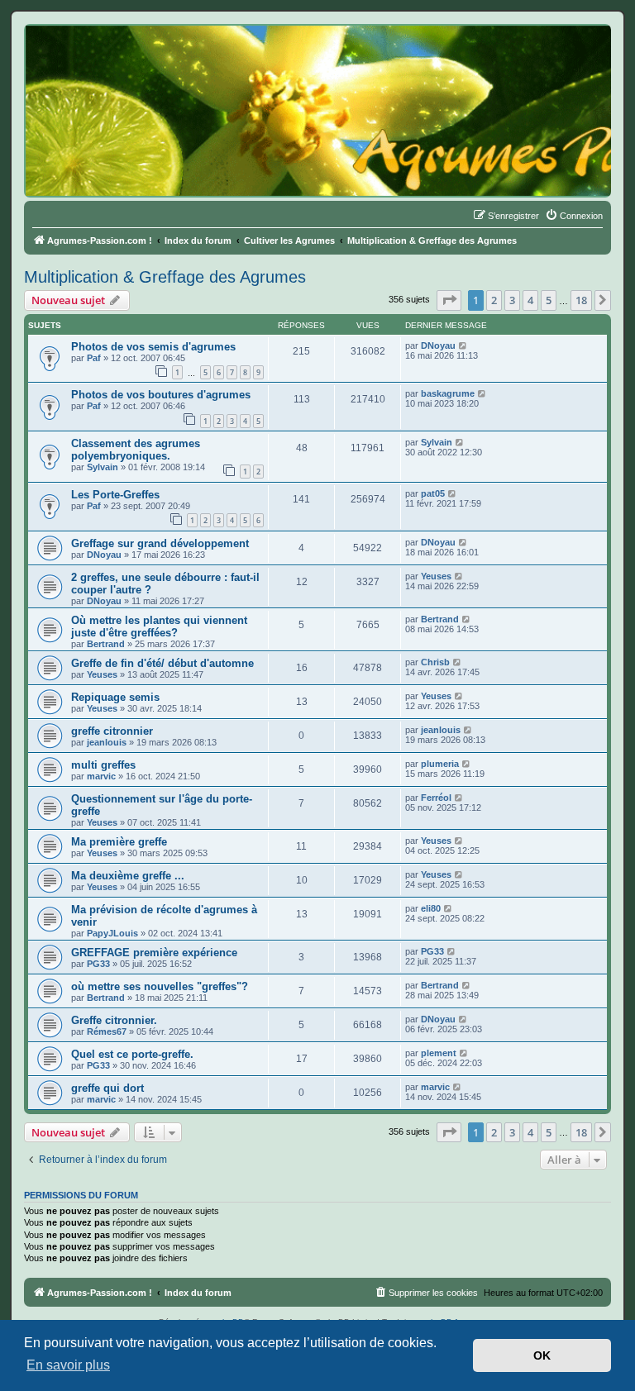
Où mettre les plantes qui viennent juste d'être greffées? (159, 626)
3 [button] (512, 300)
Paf (94, 358)
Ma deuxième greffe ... (127, 875)
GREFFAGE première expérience (154, 952)
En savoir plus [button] (68, 1365)
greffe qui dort (107, 1088)
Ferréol (436, 798)
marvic (101, 776)
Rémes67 (107, 1031)
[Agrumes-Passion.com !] (99, 54)
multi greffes (103, 765)
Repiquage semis (115, 697)
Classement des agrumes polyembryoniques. (135, 449)
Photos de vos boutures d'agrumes (161, 394)
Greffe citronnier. (114, 1020)
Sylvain (102, 467)
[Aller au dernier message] (463, 345)
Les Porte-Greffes (115, 494)
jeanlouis (107, 742)
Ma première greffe (119, 842)
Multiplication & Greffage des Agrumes (165, 277)
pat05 (433, 493)
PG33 (98, 964)
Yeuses (436, 576)
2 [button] (494, 300)
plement (438, 1053)
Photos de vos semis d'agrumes (153, 347)
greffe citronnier (112, 731)
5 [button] (548, 300)
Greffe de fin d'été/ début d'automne (162, 663)
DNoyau (438, 345)
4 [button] (530, 300)
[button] (449, 300)
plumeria (440, 764)
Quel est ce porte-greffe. (132, 1054)
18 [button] (581, 300)
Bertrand (106, 644)
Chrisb (435, 662)
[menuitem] (574, 216)
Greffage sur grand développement (160, 543)
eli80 (431, 908)
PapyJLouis (112, 933)
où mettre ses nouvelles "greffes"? (159, 986)
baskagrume (448, 393)
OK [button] (542, 1355)
